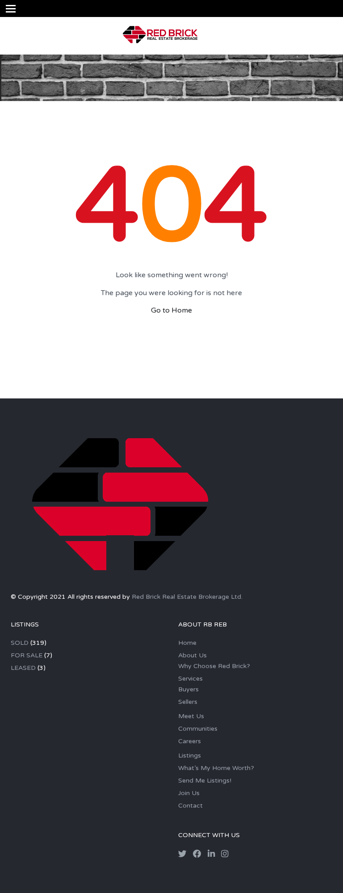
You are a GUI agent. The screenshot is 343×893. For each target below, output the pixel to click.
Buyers (188, 689)
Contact (190, 805)
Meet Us (191, 716)
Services (190, 678)
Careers (189, 741)
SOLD (20, 643)
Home (187, 643)
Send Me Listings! (204, 780)
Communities (198, 728)
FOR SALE (26, 655)
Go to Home (171, 310)
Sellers (187, 702)
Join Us (189, 793)
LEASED (23, 668)
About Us (192, 655)
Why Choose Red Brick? (214, 666)
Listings (189, 755)
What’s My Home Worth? (216, 768)
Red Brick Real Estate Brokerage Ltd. (187, 597)
